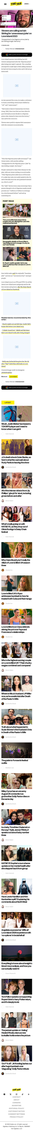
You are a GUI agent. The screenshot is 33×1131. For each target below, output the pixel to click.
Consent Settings (16, 1114)
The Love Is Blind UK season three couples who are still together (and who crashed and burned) (16, 221)
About (16, 1100)
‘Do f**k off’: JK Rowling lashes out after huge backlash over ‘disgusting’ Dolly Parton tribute (16, 1066)
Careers (16, 1103)
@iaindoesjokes (6, 372)
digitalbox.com (18, 1128)
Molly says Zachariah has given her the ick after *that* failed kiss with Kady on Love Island (15, 364)
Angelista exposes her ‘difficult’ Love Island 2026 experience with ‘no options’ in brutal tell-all (16, 933)
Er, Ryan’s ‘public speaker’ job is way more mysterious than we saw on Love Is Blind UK (16, 264)
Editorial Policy (16, 1108)
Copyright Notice (16, 1111)
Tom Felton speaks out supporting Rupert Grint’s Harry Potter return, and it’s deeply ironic (16, 999)
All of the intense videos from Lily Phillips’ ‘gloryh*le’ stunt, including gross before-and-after (16, 493)
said (13, 273)
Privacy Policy (16, 1117)
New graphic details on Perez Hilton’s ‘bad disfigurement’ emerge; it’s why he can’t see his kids (16, 243)
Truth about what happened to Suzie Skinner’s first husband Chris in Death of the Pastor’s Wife (16, 730)
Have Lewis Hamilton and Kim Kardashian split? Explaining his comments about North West (15, 899)
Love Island (13, 376)
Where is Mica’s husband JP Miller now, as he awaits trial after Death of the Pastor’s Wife (16, 696)
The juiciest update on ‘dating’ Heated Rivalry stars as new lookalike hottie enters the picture (15, 1033)
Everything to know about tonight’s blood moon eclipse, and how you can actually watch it (16, 966)
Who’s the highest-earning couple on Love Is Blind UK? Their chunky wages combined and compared (16, 663)
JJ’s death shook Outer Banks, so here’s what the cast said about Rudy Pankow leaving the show (16, 460)
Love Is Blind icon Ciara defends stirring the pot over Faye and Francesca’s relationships (15, 629)
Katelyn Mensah (10, 48)
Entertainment (20, 48)
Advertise (16, 1105)
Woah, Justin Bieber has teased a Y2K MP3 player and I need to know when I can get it (16, 426)
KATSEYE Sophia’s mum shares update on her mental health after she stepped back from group (15, 866)
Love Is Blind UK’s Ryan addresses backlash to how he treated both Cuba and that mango (16, 596)
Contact (17, 1097)
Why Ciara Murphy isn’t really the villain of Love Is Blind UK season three (15, 563)
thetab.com (13, 1124)
